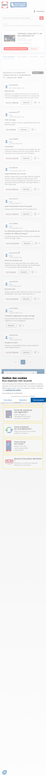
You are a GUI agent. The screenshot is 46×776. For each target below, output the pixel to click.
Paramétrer (23, 400)
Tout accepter (38, 400)
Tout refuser (7, 400)
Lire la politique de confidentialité (12, 393)
